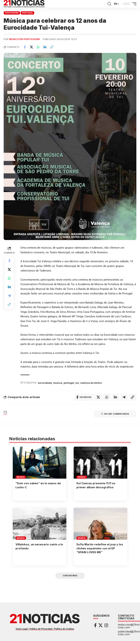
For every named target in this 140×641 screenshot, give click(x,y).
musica (57, 382)
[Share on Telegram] (9, 295)
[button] (109, 4)
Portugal (27, 12)
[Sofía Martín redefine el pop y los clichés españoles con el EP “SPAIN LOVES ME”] (100, 524)
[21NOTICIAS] (24, 4)
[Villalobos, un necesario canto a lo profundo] (39, 524)
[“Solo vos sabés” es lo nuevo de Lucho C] (39, 463)
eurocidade (45, 382)
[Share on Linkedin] (45, 47)
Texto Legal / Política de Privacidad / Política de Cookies (44, 629)
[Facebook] (95, 625)
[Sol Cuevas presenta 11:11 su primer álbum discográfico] (100, 463)
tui (77, 382)
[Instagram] (106, 625)
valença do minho (91, 382)
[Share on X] (31, 47)
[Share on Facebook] (25, 47)
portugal (69, 382)
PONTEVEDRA (12, 12)
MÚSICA (21, 477)
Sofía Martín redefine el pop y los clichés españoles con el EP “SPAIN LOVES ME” (99, 548)
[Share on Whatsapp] (38, 47)
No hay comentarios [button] (116, 414)
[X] (101, 625)
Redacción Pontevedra (24, 39)
